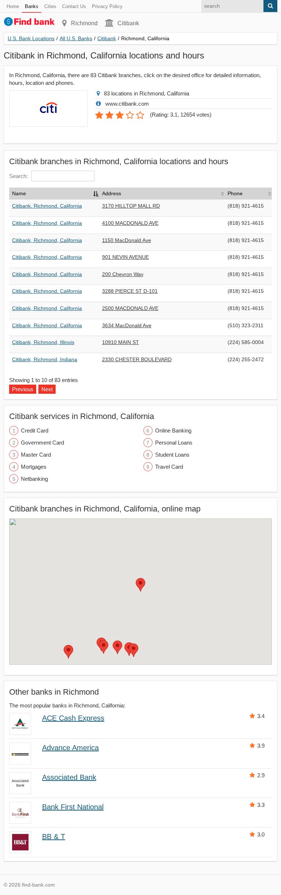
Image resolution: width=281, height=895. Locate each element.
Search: (18, 176)
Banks (31, 6)
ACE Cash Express (73, 718)
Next (47, 389)
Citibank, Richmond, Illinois (43, 342)
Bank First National (73, 807)
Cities (50, 6)
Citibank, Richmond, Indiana (44, 359)
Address (111, 193)
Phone (235, 193)
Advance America (70, 748)
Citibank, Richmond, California (47, 206)
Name (19, 193)
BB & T (53, 836)
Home (13, 6)
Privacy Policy (107, 6)
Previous (22, 389)
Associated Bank (69, 777)
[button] (140, 584)
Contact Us (74, 6)
